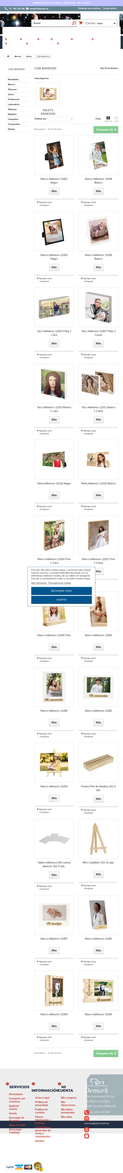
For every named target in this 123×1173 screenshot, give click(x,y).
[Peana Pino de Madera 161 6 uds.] (98, 762)
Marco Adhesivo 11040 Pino (54, 635)
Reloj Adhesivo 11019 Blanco (98, 483)
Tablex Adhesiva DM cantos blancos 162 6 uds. (54, 864)
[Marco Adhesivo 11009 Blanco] (98, 231)
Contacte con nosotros (89, 8)
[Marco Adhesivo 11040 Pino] (54, 611)
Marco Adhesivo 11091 (98, 938)
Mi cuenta (65, 1089)
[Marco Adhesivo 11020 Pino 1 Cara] (54, 535)
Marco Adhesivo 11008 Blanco (98, 180)
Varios (44, 40)
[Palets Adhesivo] (48, 94)
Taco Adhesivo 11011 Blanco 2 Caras (98, 409)
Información (45, 1090)
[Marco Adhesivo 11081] (98, 687)
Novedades (13, 79)
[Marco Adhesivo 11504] (54, 990)
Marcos (13, 40)
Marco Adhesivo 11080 (54, 710)
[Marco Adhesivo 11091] (98, 915)
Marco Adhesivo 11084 (98, 635)
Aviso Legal (42, 1097)
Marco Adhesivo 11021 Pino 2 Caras (98, 561)
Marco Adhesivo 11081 (98, 710)
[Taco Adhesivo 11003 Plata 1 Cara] (54, 307)
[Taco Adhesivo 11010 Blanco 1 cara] (54, 383)
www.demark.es (100, 1129)
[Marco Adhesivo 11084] (98, 611)
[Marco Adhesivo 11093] (54, 762)
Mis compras (69, 1097)
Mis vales (66, 1117)
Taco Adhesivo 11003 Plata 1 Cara (54, 333)
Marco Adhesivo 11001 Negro (54, 180)
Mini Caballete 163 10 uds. (98, 862)
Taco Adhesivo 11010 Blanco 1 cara (54, 409)
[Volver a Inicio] (8, 57)
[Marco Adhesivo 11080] (54, 687)
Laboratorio (16, 45)
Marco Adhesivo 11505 (98, 1014)
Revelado (66, 45)
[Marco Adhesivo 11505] (98, 990)
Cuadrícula (108, 121)
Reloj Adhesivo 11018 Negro (54, 483)
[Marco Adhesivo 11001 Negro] (54, 155)
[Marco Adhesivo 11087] (54, 915)
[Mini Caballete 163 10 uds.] (98, 839)
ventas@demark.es (96, 1123)
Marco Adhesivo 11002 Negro (54, 257)
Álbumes (29, 40)
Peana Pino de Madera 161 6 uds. (98, 788)
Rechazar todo (61, 590)
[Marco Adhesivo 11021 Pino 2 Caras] (98, 535)
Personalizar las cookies (59, 583)
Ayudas (39, 1141)
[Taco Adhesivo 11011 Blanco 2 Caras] (98, 383)
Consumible (103, 40)
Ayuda (13, 1113)
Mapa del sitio (17, 1125)
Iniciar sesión (110, 8)
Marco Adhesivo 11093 (54, 786)
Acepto (61, 599)
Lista (116, 121)
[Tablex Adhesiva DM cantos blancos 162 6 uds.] (54, 839)
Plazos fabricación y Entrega (43, 1120)
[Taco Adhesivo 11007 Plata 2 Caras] (98, 307)
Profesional (82, 40)
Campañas (61, 40)
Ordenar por (40, 119)
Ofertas (11, 129)
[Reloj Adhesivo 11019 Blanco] (98, 459)
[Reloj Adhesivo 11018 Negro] (54, 459)
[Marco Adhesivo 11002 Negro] (54, 231)
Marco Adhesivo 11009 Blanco (98, 257)
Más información (39, 583)
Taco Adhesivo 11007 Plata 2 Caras (98, 333)
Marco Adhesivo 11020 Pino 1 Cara (54, 561)
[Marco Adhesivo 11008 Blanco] (98, 155)
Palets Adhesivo (48, 112)
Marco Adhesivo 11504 (54, 1014)
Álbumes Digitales (42, 45)
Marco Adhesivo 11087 (54, 938)
